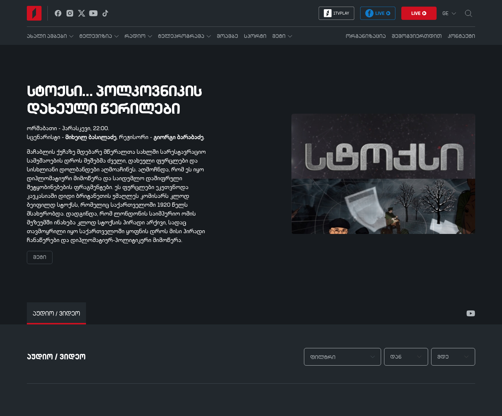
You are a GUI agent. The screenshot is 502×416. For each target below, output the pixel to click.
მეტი (39, 257)
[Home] (34, 13)
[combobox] (342, 357)
